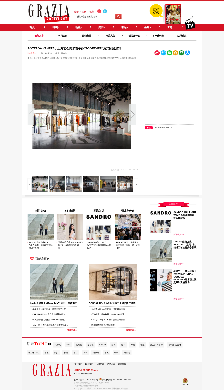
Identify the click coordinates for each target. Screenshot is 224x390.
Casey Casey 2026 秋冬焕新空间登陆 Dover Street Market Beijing (109, 319)
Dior (68, 344)
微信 (169, 53)
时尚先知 (63, 35)
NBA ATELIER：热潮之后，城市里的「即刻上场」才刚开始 (128, 245)
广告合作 (111, 364)
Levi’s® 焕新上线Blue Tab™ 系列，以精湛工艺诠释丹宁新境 (41, 245)
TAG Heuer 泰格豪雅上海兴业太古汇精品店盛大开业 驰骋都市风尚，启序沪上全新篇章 (50, 325)
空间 (175, 53)
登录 (76, 11)
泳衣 (113, 345)
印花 (133, 345)
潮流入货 (110, 35)
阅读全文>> (178, 234)
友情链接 (122, 364)
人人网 (187, 53)
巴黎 (116, 352)
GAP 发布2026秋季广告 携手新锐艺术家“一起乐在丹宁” (50, 314)
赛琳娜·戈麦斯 (174, 345)
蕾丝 (142, 345)
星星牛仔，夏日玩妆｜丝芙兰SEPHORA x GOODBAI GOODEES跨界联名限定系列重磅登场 (50, 309)
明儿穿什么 (134, 35)
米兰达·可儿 (33, 352)
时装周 (127, 352)
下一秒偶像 (158, 35)
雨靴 (107, 352)
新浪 (157, 53)
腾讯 (163, 53)
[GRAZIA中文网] (49, 13)
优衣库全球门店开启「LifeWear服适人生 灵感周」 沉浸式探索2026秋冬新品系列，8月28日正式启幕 (50, 319)
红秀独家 (181, 35)
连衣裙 (96, 352)
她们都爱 (86, 35)
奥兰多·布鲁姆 (156, 345)
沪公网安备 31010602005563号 (116, 380)
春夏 (66, 352)
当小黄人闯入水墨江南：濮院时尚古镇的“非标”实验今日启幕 (109, 309)
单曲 (76, 352)
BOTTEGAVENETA (163, 127)
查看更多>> (72, 330)
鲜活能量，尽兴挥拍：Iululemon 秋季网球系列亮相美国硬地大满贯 (109, 314)
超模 (47, 352)
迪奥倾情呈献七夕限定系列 (103, 325)
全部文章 (39, 35)
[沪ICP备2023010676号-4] (86, 380)
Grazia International (83, 374)
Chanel (102, 344)
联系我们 (89, 364)
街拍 (56, 352)
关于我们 (78, 364)
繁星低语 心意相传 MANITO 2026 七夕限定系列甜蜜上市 (70, 245)
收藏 (92, 11)
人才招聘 (100, 364)
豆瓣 (181, 53)
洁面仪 (90, 345)
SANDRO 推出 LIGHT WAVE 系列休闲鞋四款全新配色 (99, 245)
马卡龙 (58, 345)
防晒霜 (79, 345)
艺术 (123, 345)
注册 (84, 11)
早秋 (85, 352)
